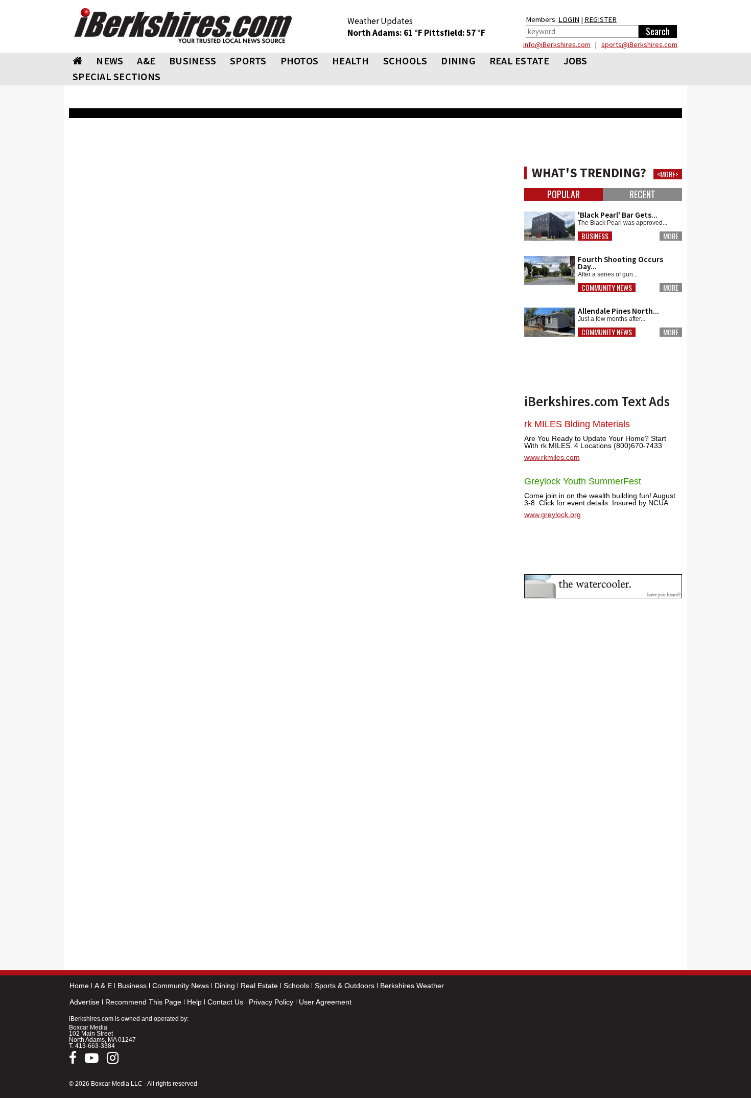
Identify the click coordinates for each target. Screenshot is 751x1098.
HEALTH (350, 60)
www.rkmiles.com (552, 457)
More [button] (670, 236)
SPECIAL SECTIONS (116, 76)
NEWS (109, 60)
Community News (180, 986)
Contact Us (225, 1002)
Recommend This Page (143, 1002)
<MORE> (667, 174)
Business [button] (594, 236)
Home (79, 986)
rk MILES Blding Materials (577, 424)
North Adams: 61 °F (385, 32)
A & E (103, 986)
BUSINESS (192, 60)
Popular (563, 194)
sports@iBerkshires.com (639, 44)
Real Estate (259, 986)
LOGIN (568, 19)
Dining (225, 986)
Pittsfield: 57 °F (454, 32)
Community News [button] (606, 287)
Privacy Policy (271, 1002)
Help (194, 1002)
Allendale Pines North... (618, 311)
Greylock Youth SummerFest (582, 481)
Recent (642, 194)
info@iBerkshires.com (557, 44)
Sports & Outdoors (344, 986)
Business (132, 986)
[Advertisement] (291, 516)
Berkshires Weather (412, 986)
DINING (458, 60)
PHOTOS (299, 60)
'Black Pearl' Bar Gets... (618, 215)
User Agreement (325, 1002)
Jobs (576, 60)
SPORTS (248, 60)
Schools (296, 986)
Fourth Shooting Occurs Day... (620, 262)
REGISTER (600, 19)
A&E (146, 60)
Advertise (84, 1002)
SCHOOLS (405, 60)
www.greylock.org (552, 514)
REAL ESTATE (519, 60)
